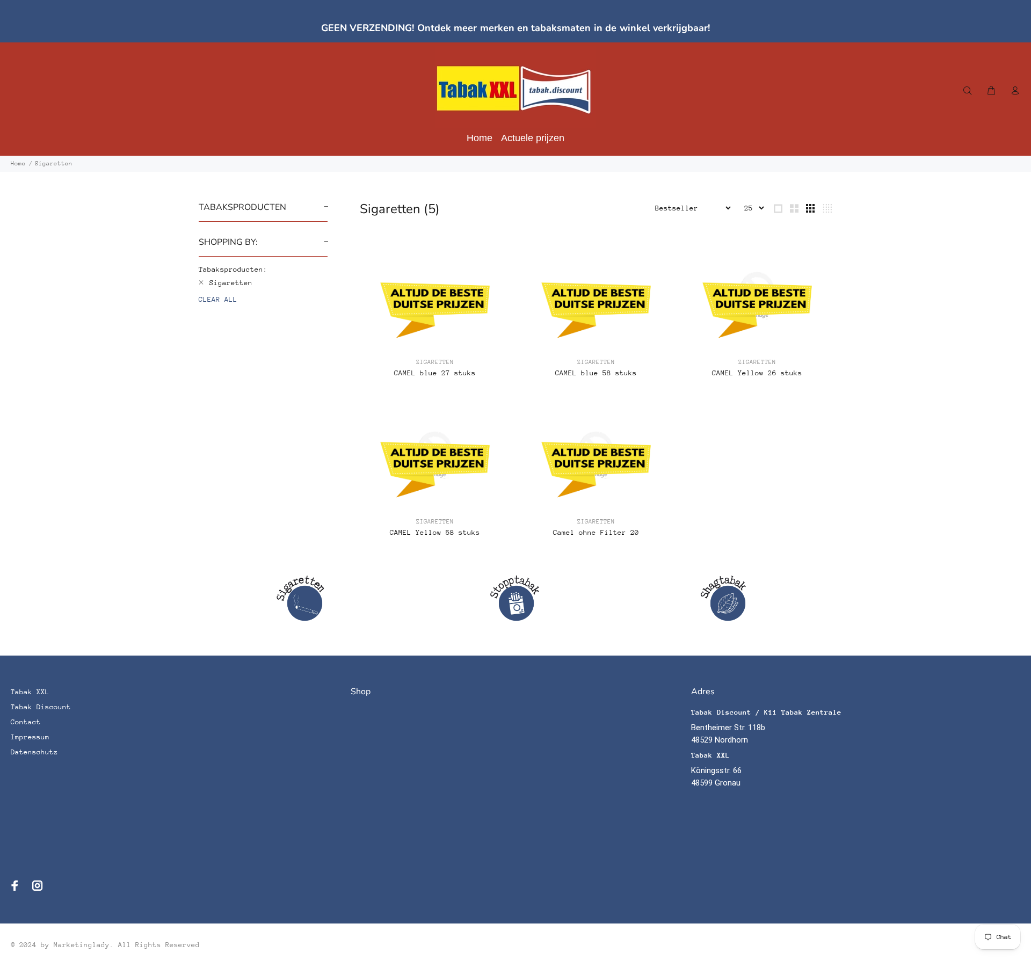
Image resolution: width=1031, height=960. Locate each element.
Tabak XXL (30, 692)
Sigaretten (53, 163)
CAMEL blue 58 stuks (596, 373)
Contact (26, 722)
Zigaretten (435, 362)
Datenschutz (34, 752)
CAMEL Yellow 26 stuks (757, 373)
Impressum (30, 737)
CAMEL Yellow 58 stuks (435, 532)
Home (18, 163)
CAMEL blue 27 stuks (435, 373)
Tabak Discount (41, 707)
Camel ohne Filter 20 (596, 532)
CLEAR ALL (218, 299)
